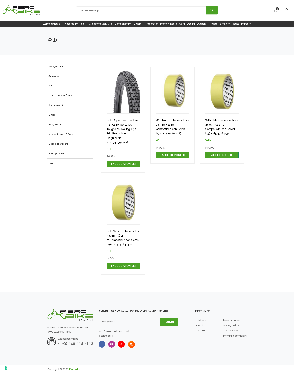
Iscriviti (169, 322)
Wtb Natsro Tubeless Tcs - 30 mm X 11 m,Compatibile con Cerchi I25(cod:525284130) (123, 238)
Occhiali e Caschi (197, 23)
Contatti (200, 330)
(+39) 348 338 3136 (75, 343)
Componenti (122, 23)
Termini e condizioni (235, 335)
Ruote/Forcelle (219, 23)
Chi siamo (201, 320)
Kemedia (74, 369)
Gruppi (138, 23)
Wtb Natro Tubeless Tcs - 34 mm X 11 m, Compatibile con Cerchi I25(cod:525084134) (221, 127)
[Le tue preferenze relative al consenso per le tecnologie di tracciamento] (6, 368)
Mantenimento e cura (172, 23)
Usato (235, 23)
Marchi (245, 23)
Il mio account (231, 320)
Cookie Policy (230, 330)
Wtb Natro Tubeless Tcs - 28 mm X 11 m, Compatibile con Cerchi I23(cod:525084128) (172, 127)
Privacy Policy (231, 325)
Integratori (152, 23)
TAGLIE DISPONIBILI (123, 164)
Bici (82, 23)
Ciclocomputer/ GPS (100, 23)
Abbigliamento (52, 23)
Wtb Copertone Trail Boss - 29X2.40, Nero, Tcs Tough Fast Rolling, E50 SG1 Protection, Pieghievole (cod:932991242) (123, 131)
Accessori (70, 23)
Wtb (109, 149)
